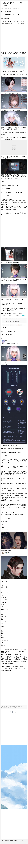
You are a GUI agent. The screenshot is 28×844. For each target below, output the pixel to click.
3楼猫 (2, 8)
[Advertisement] (14, 36)
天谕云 (10, 712)
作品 (24, 712)
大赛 (15, 712)
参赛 (19, 712)
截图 (2, 714)
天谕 (6, 712)
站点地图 (9, 840)
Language (23, 8)
